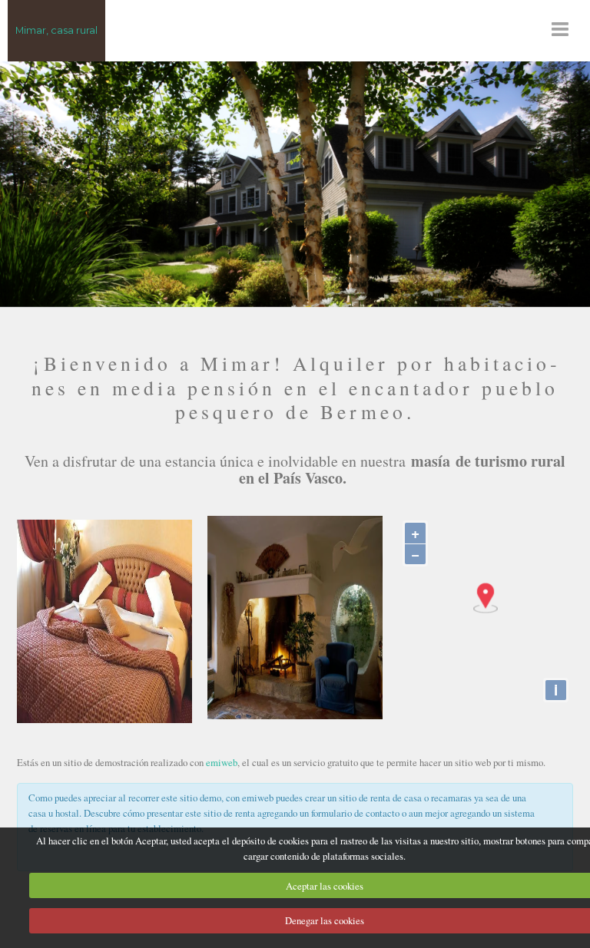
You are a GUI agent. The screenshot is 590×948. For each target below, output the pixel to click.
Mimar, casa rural (56, 30)
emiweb (221, 762)
